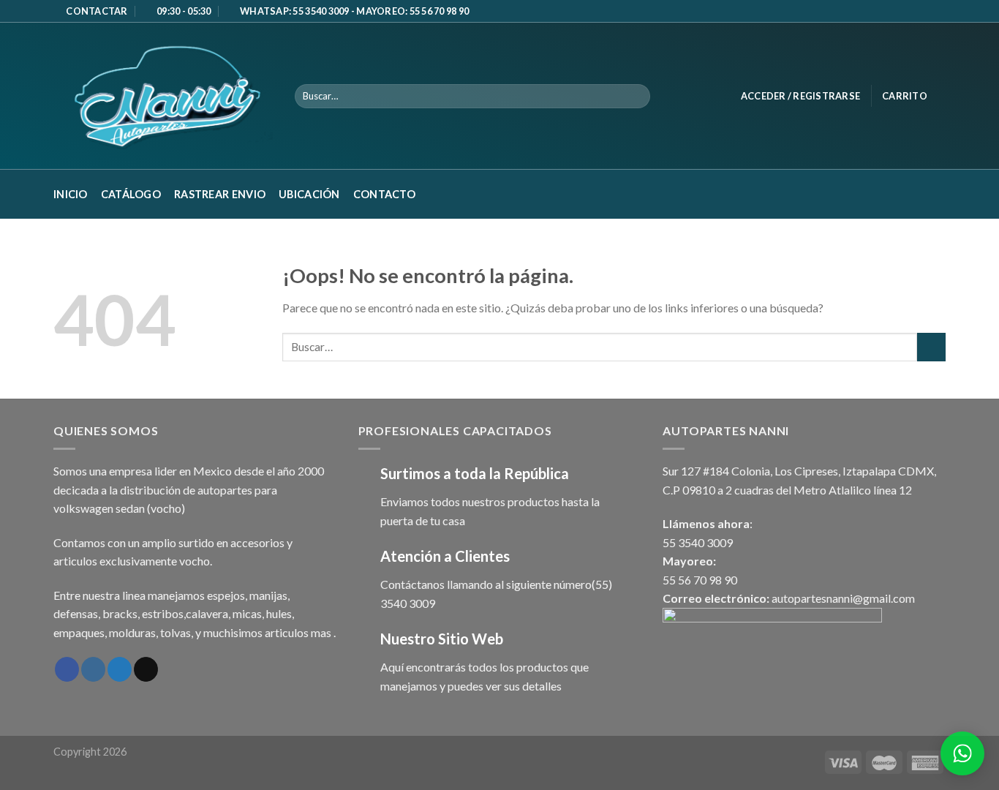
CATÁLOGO (131, 194)
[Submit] (931, 347)
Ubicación (309, 194)
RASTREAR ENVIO (219, 194)
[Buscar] (637, 96)
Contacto (384, 194)
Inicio (70, 194)
